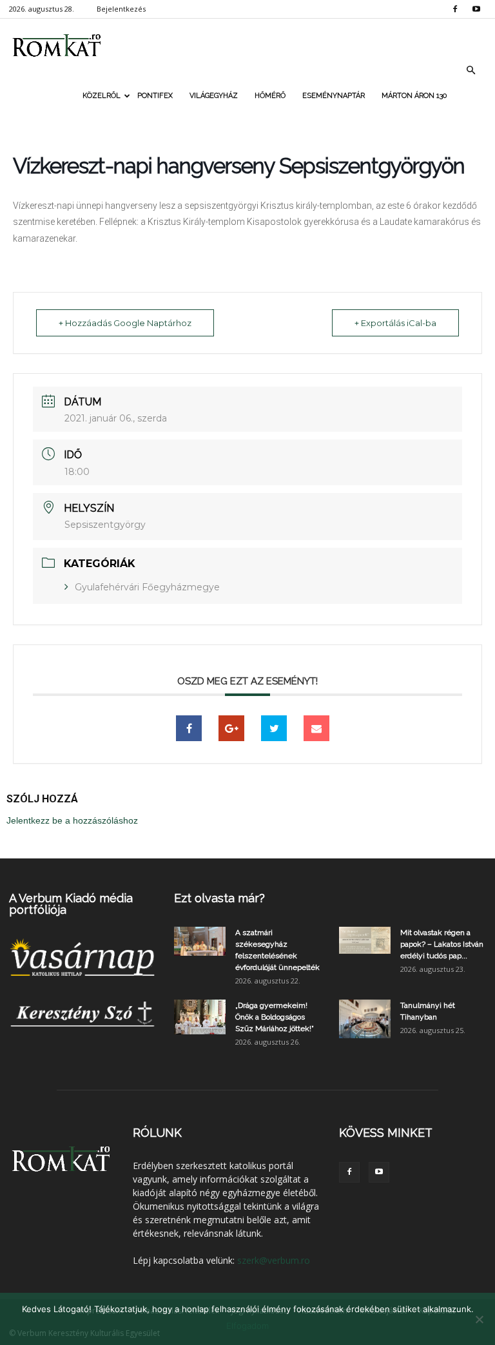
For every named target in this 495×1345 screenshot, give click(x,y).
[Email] (316, 728)
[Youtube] (476, 9)
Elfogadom (247, 1326)
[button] (470, 70)
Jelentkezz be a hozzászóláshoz (72, 820)
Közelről (101, 96)
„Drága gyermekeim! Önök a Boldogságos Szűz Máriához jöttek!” (274, 1017)
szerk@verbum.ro (273, 1260)
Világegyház (213, 96)
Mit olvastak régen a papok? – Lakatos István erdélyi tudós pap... (441, 944)
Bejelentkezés (121, 9)
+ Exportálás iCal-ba (395, 323)
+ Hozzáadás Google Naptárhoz (125, 323)
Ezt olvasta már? (219, 898)
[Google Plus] (231, 728)
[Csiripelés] (274, 728)
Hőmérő (270, 96)
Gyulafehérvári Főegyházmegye (147, 587)
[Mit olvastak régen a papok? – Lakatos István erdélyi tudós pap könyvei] (365, 940)
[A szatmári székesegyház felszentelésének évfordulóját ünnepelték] (200, 941)
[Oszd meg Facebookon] (189, 728)
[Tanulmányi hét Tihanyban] (365, 1019)
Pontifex (155, 96)
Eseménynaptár (333, 96)
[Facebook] (455, 9)
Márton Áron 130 (414, 96)
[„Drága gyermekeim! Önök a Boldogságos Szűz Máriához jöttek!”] (200, 1017)
